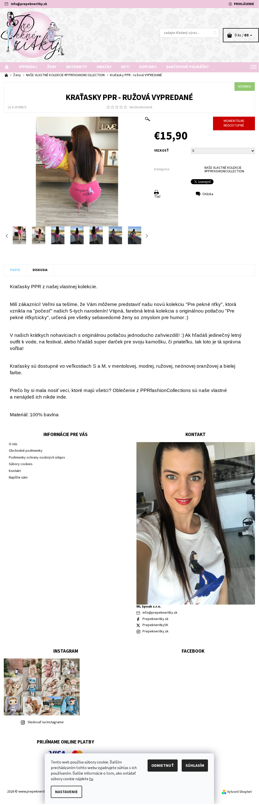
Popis (15, 270)
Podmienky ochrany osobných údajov (37, 457)
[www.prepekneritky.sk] (64, 35)
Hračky (104, 67)
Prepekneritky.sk (156, 619)
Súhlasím (194, 765)
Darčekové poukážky (187, 67)
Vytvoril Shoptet (239, 791)
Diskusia (40, 270)
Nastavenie (66, 792)
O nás (13, 444)
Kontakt (15, 470)
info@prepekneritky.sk (29, 4)
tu (91, 779)
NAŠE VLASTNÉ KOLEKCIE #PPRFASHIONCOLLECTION (224, 169)
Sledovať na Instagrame (46, 722)
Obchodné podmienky (25, 450)
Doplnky (147, 67)
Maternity (76, 67)
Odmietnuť (162, 765)
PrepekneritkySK (155, 625)
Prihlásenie (244, 4)
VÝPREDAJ (28, 67)
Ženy (51, 67)
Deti (125, 67)
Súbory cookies (21, 464)
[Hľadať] (215, 33)
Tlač (157, 196)
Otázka (207, 194)
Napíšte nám (18, 477)
